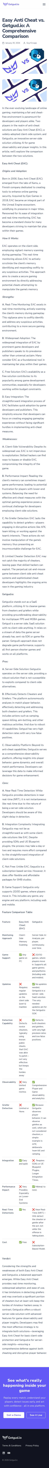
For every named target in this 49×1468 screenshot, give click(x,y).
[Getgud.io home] (11, 4)
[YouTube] (8, 1452)
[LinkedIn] (3, 1452)
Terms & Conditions (11, 1445)
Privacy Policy (32, 1445)
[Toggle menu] (44, 4)
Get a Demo (14, 1415)
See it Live (36, 1415)
